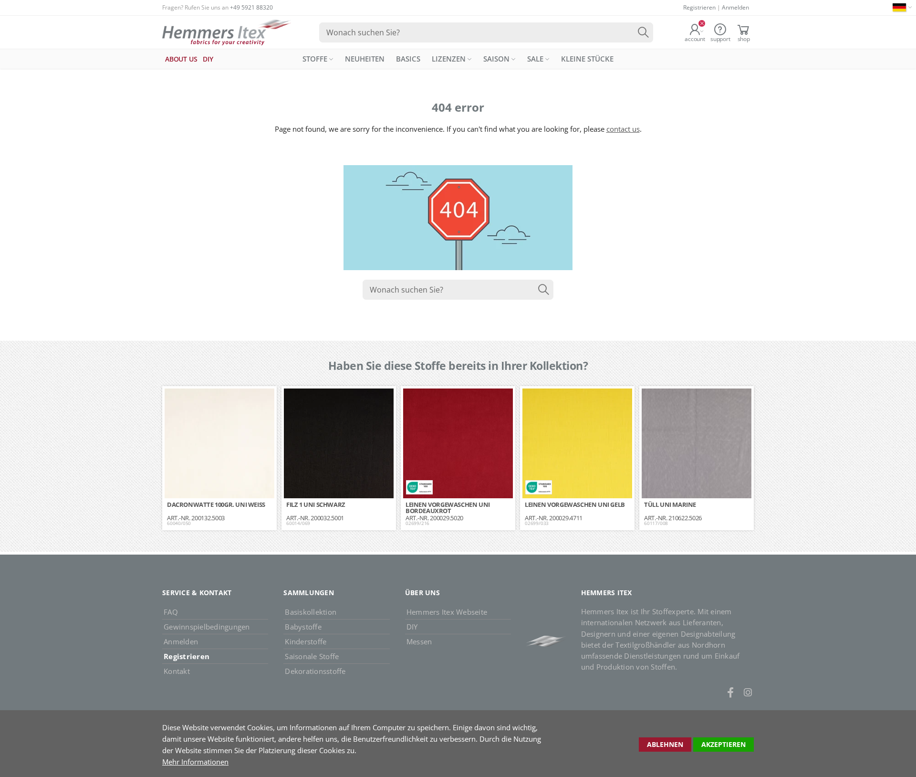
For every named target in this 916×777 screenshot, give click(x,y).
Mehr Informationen (195, 761)
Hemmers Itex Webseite (446, 612)
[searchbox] (486, 32)
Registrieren (699, 7)
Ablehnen (665, 744)
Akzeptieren (723, 744)
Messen (419, 641)
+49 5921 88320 (251, 7)
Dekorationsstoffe (315, 671)
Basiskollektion (310, 612)
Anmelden (735, 7)
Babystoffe (303, 626)
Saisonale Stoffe (312, 656)
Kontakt (177, 671)
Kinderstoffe (305, 641)
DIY (412, 626)
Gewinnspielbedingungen (207, 626)
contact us (623, 129)
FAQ (171, 612)
